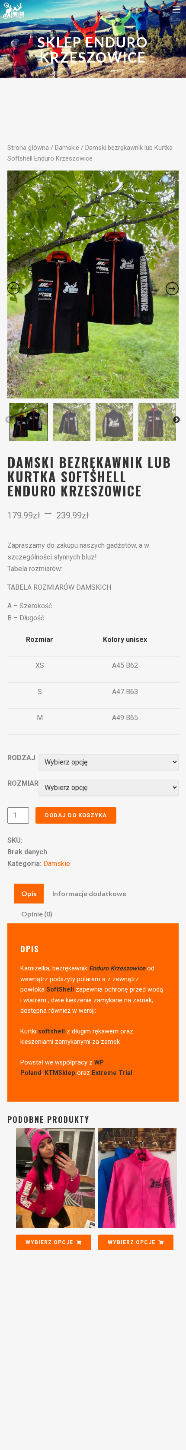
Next (176, 420)
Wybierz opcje (49, 1242)
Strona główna (28, 148)
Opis (29, 893)
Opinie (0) (36, 914)
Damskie (67, 148)
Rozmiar (22, 783)
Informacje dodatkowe (89, 893)
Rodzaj (21, 758)
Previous (8, 420)
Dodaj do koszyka (76, 815)
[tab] (29, 893)
